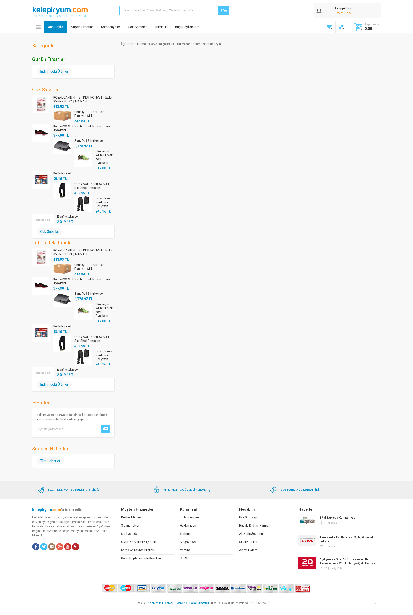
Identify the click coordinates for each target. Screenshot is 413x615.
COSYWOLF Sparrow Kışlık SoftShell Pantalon (92, 186)
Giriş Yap (340, 12)
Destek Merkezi (131, 517)
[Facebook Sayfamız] (35, 546)
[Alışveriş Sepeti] (319, 10)
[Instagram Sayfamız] (51, 546)
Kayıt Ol (351, 12)
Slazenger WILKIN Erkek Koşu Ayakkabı (104, 157)
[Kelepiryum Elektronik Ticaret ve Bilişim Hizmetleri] (60, 12)
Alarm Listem (248, 550)
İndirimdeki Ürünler (54, 71)
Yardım (185, 550)
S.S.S (183, 558)
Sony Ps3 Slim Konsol (88, 140)
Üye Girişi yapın (249, 517)
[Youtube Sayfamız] (67, 546)
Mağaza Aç (188, 542)
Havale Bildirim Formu (254, 525)
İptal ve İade (129, 533)
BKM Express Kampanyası (337, 517)
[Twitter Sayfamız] (43, 546)
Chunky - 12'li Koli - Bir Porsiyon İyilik (89, 113)
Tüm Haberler (50, 461)
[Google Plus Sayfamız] (59, 546)
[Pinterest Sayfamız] (75, 546)
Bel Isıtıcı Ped (62, 173)
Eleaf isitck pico (67, 216)
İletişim (185, 533)
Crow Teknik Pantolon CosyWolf (104, 202)
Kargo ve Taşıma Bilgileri (137, 550)
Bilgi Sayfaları (185, 27)
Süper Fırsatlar (82, 27)
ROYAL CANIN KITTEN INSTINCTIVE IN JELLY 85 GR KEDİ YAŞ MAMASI (82, 99)
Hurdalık (161, 27)
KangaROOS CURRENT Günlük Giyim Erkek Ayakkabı (81, 128)
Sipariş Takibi (130, 525)
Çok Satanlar (137, 27)
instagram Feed (190, 517)
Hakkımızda (188, 525)
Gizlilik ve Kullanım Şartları (138, 542)
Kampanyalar (110, 27)
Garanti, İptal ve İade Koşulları (141, 558)
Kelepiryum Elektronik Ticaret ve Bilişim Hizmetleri (178, 602)
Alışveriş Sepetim (251, 533)
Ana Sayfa (55, 27)
